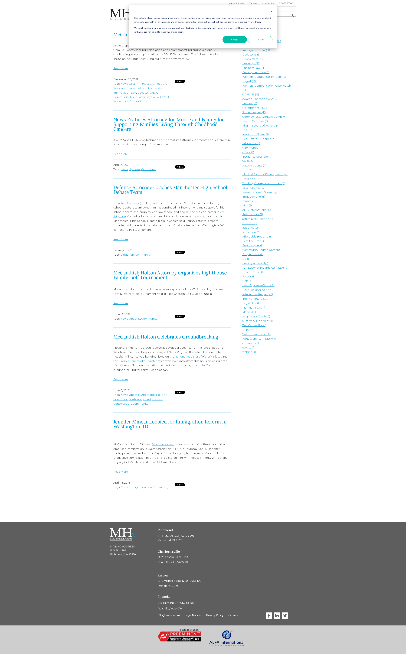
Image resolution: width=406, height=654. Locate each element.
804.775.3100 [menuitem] (286, 3)
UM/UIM (249, 329)
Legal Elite (251, 303)
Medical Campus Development (265, 174)
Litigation (159, 83)
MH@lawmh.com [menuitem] (169, 615)
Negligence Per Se (256, 316)
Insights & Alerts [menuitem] (235, 3)
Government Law (140, 83)
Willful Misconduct (256, 334)
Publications (252, 214)
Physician (250, 178)
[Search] (292, 15)
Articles (249, 103)
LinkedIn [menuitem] (277, 615)
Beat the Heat (253, 241)
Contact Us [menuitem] (268, 3)
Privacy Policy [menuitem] (215, 615)
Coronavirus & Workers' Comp (264, 116)
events (248, 347)
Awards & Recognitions (132, 101)
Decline (260, 39)
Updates (143, 92)
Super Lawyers (254, 112)
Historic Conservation (258, 289)
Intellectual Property (257, 294)
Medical (249, 312)
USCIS (134, 97)
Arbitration (251, 143)
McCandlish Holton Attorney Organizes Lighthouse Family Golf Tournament (170, 275)
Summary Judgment (257, 320)
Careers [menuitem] (253, 3)
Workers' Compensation (129, 88)
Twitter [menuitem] (285, 615)
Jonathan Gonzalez (126, 203)
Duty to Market (253, 254)
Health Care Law (255, 121)
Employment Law (256, 72)
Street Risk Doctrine (257, 218)
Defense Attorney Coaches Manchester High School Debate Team (170, 189)
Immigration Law (124, 92)
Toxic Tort (250, 223)
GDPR (248, 152)
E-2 (246, 258)
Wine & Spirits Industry (259, 338)
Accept (234, 39)
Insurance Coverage (257, 156)
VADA (153, 92)
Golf (246, 281)
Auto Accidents (254, 165)
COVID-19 (250, 94)
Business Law (155, 88)
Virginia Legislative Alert (260, 125)
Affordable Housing (154, 394)
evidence (250, 227)
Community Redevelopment (132, 399)
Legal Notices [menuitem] (192, 615)
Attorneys (145, 97)
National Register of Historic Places (198, 356)
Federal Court (253, 272)
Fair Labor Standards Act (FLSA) (264, 267)
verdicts (249, 201)
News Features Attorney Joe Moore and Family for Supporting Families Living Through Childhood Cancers (168, 124)
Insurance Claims (255, 134)
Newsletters (252, 59)
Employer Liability (255, 263)
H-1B (247, 170)
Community (121, 97)
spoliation (251, 232)
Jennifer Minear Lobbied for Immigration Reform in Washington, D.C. (169, 424)
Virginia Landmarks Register (138, 361)
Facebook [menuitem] (269, 615)
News (124, 83)
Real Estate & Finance (258, 138)
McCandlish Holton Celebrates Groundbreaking (165, 337)
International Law (255, 298)
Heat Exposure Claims (258, 285)
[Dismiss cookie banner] (271, 12)
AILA (156, 97)
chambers (250, 343)
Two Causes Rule (254, 325)
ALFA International (256, 209)
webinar (249, 352)
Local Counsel (253, 187)
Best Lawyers (252, 245)
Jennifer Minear (162, 444)
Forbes (248, 276)
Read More (120, 68)
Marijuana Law (253, 307)
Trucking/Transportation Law (263, 183)
